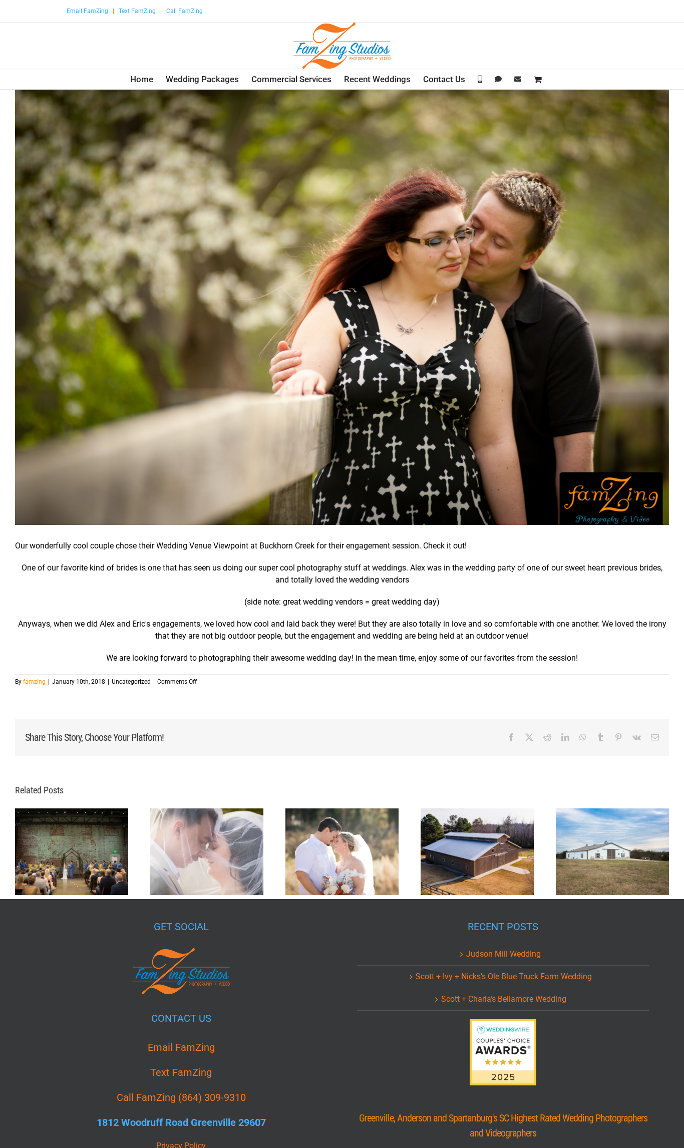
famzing (34, 681)
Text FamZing (137, 11)
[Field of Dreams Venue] (612, 851)
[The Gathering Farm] (477, 851)
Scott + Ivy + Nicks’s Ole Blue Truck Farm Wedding (504, 976)
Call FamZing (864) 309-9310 (181, 1097)
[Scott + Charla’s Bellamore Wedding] (342, 851)
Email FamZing (87, 11)
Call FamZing (184, 11)
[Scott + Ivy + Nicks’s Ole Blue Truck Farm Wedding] (206, 851)
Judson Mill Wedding (503, 954)
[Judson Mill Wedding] (71, 851)
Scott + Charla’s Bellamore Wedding (503, 999)
